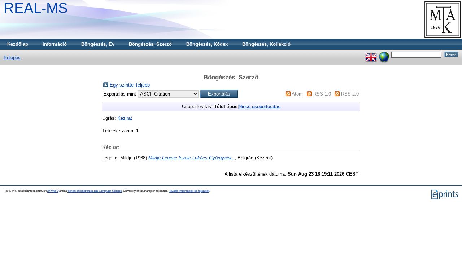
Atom (297, 94)
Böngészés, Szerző (150, 44)
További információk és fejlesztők (189, 191)
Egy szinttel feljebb (130, 85)
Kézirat (124, 118)
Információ (55, 44)
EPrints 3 (52, 191)
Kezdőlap (17, 44)
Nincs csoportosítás (259, 106)
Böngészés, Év (97, 44)
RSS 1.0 (322, 94)
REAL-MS (36, 8)
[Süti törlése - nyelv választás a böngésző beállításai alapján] (384, 54)
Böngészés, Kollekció (266, 44)
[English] (371, 54)
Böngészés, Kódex (207, 44)
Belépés (12, 57)
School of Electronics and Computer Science (94, 191)
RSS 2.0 (350, 94)
